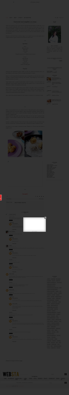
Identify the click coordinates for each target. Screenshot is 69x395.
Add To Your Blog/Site (34, 231)
